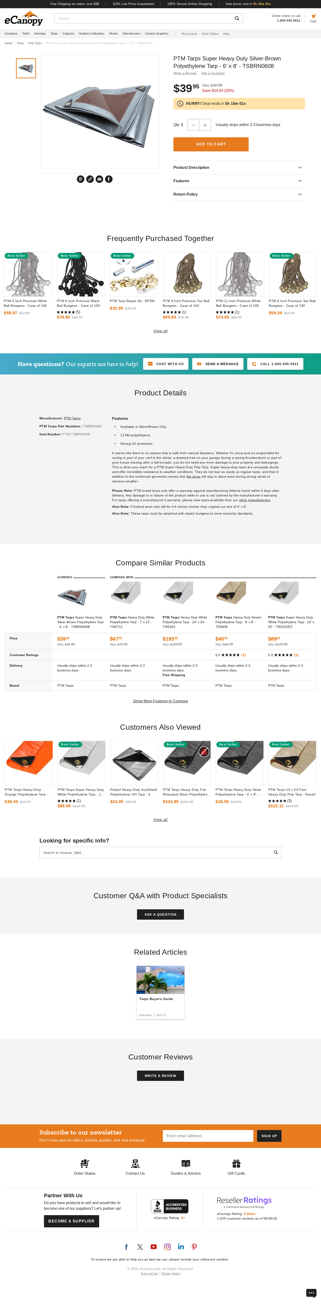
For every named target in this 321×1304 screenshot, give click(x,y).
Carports (68, 33)
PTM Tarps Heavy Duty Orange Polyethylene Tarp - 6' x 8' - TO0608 (28, 792)
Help (226, 33)
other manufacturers (254, 500)
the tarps (193, 476)
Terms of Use (149, 1273)
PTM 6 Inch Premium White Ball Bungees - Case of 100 (25, 303)
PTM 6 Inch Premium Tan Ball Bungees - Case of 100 (292, 303)
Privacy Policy (171, 1273)
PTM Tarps (72, 418)
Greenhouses (131, 33)
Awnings (40, 33)
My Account (189, 33)
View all (160, 331)
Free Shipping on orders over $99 (74, 4)
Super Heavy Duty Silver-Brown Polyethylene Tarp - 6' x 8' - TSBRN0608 (80, 622)
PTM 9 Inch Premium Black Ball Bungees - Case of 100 (78, 303)
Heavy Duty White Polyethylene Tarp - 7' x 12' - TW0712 (132, 622)
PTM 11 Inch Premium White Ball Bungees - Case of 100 (238, 303)
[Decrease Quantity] (193, 125)
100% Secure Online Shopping (189, 4)
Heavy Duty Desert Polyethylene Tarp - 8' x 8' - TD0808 (238, 622)
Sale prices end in (248, 4)
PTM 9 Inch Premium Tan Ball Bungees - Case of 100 (186, 303)
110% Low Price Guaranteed (133, 4)
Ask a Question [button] (213, 73)
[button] (217, 364)
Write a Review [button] (185, 73)
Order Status (210, 33)
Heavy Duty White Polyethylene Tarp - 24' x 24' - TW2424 (185, 622)
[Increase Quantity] (205, 125)
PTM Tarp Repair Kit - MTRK (132, 301)
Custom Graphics (156, 33)
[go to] (28, 274)
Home (8, 43)
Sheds (113, 33)
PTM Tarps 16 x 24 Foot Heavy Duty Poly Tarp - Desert (292, 792)
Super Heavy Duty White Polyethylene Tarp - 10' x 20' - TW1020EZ (291, 622)
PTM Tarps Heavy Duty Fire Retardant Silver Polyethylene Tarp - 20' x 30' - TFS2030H (186, 792)
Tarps (54, 33)
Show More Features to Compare (160, 701)
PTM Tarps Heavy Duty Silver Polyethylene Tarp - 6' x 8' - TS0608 (238, 792)
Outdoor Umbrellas (91, 33)
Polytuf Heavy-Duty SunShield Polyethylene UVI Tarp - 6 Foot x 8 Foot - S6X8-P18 (133, 792)
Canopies (11, 33)
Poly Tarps (35, 43)
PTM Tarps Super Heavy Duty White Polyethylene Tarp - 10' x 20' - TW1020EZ (81, 792)
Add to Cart (211, 144)
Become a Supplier (71, 1221)
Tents (26, 33)
